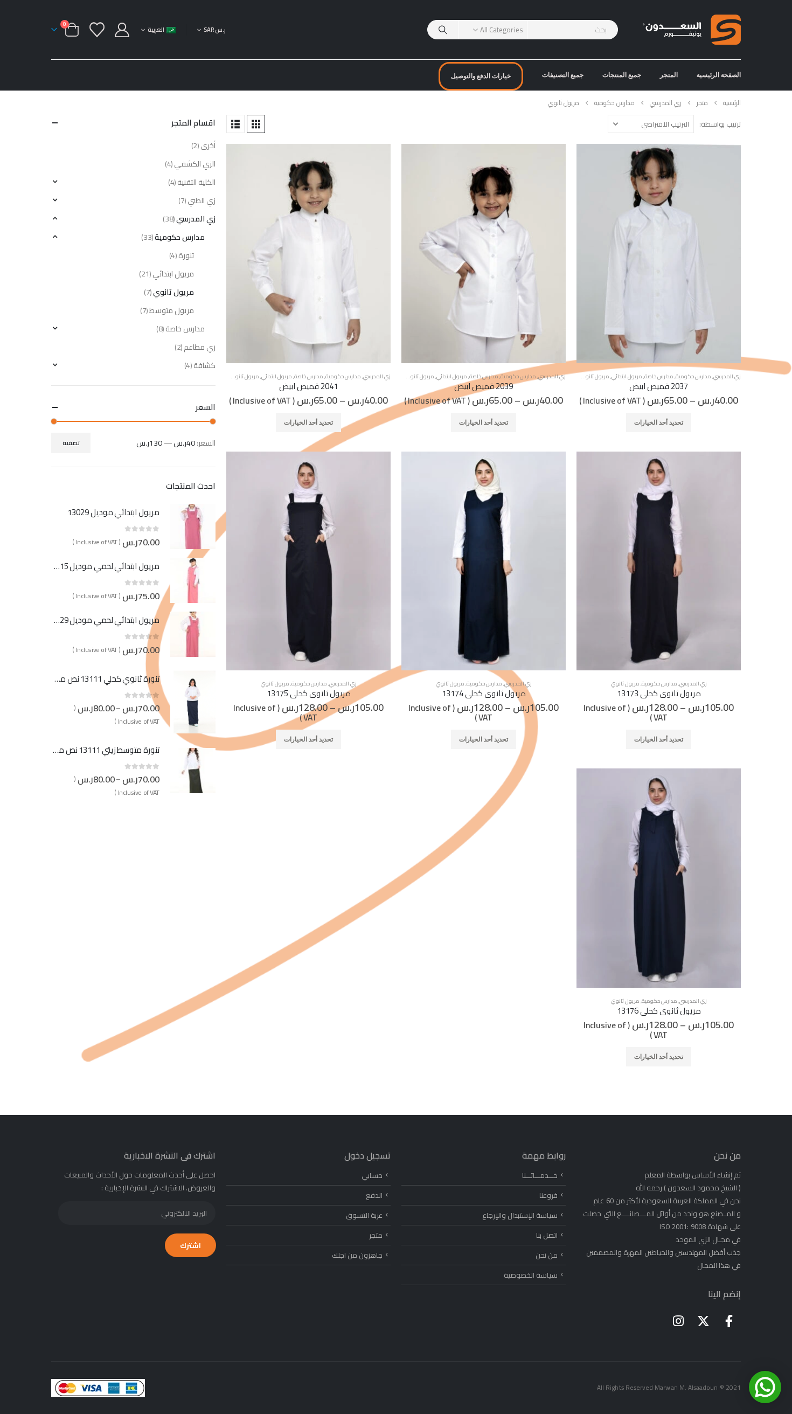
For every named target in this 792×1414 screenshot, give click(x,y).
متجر (376, 1235)
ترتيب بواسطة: (720, 123)
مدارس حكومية (693, 376)
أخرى (208, 145)
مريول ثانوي (595, 376)
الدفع (374, 1195)
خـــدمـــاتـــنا (540, 1175)
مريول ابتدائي (627, 376)
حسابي (372, 1175)
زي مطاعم (200, 347)
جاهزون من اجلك (357, 1255)
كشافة (204, 365)
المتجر (669, 74)
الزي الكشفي (195, 164)
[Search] (443, 29)
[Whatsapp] (765, 1387)
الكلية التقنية (196, 182)
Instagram (678, 1321)
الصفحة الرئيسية (719, 74)
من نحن (547, 1255)
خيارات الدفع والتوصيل (481, 75)
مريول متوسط (171, 310)
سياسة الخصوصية (531, 1275)
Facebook (729, 1321)
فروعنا (548, 1195)
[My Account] (122, 30)
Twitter (703, 1321)
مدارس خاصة (658, 376)
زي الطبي (201, 200)
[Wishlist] (97, 29)
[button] (256, 124)
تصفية (71, 442)
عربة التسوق (364, 1215)
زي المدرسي (727, 376)
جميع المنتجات (621, 74)
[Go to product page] (658, 253)
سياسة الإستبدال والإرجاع (520, 1215)
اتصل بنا (547, 1235)
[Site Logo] (692, 30)
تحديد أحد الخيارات (658, 422)
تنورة (186, 255)
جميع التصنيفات (562, 74)
